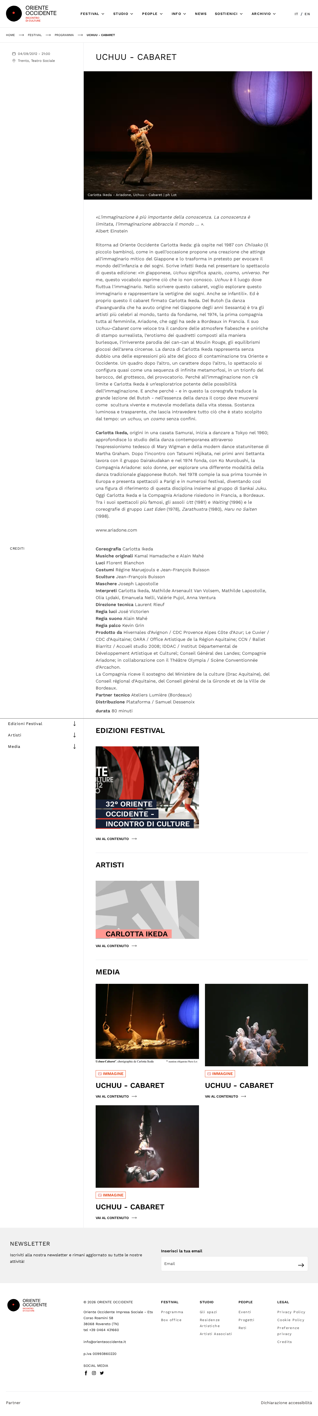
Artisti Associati (216, 1334)
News (201, 14)
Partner (13, 1402)
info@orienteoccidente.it (104, 1342)
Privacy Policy (291, 1312)
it (297, 14)
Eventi (244, 1312)
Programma (172, 1312)
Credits (284, 1342)
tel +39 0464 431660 (101, 1330)
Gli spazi (208, 1312)
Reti (242, 1328)
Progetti (246, 1320)
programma (64, 35)
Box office (171, 1320)
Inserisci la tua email (181, 1251)
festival (35, 35)
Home (10, 35)
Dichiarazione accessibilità (286, 1402)
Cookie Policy (290, 1320)
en (307, 14)
